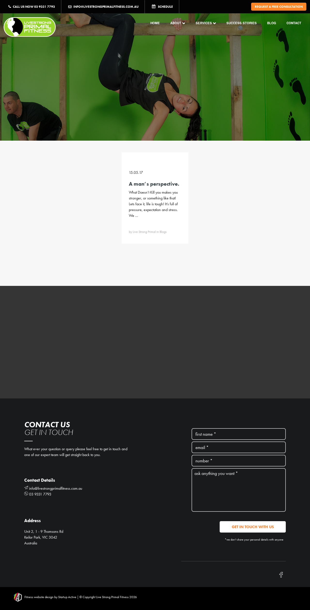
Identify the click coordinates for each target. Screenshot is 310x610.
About (175, 23)
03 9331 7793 (39, 494)
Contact (294, 23)
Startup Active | (68, 597)
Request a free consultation (279, 7)
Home (155, 23)
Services (204, 23)
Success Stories (241, 23)
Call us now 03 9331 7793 (34, 7)
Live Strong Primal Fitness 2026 (116, 597)
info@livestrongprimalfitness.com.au (106, 7)
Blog (271, 23)
